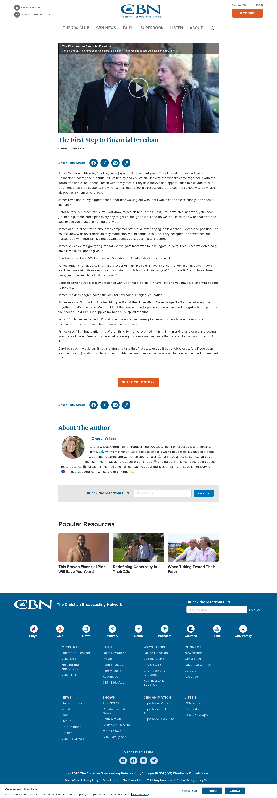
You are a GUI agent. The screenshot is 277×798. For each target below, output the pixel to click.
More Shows (112, 731)
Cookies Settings (186, 780)
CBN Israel (69, 659)
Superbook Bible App (156, 711)
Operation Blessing (76, 653)
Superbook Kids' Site (159, 719)
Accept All (235, 790)
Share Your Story (138, 382)
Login (259, 5)
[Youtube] (123, 760)
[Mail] (115, 163)
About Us (192, 677)
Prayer (107, 659)
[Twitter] (104, 163)
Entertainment (72, 727)
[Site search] (211, 29)
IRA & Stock (152, 665)
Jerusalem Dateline (117, 725)
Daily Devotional (115, 653)
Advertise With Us (198, 665)
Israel (66, 715)
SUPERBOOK (152, 27)
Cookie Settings (189, 790)
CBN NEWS (106, 27)
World (66, 709)
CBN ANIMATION (157, 697)
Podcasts (192, 709)
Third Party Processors (159, 780)
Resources (110, 677)
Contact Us (239, 5)
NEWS (66, 697)
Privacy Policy (91, 780)
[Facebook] (93, 163)
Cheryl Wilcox (71, 148)
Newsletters (194, 653)
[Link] (126, 163)
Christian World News (114, 711)
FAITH (128, 27)
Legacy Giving (154, 659)
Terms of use (72, 780)
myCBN (204, 780)
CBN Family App (114, 737)
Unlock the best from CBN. (107, 493)
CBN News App (73, 739)
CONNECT (193, 647)
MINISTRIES (71, 647)
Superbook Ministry (158, 703)
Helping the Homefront (70, 667)
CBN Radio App (196, 715)
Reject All (212, 790)
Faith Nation (112, 719)
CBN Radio (193, 703)
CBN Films (69, 675)
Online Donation (156, 653)
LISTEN (176, 27)
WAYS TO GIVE (156, 647)
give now (247, 13)
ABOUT (196, 27)
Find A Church (113, 671)
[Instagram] (143, 760)
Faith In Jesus (113, 665)
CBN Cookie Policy (132, 780)
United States (72, 703)
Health (66, 721)
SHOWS (109, 697)
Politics (67, 733)
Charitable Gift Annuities (154, 673)
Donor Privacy (110, 780)
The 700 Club (76, 27)
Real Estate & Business (154, 683)
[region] (138, 791)
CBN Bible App (113, 682)
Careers (190, 671)
